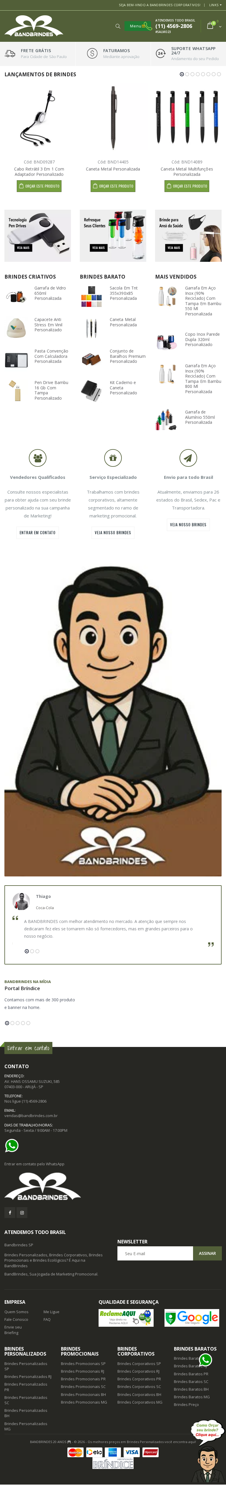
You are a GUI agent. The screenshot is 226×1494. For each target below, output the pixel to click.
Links (213, 5)
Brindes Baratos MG (192, 1396)
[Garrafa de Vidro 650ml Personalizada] (16, 296)
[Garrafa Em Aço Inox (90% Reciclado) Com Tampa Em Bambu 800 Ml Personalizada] (167, 374)
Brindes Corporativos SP (139, 1363)
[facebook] (9, 1212)
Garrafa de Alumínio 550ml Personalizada (200, 417)
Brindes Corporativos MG (139, 1402)
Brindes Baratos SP (191, 1358)
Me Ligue (51, 1311)
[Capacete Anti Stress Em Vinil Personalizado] (16, 328)
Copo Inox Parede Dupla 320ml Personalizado (202, 339)
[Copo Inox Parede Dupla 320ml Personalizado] (167, 343)
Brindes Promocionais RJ (82, 1371)
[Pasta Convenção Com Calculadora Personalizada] (16, 359)
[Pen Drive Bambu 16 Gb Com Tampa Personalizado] (16, 391)
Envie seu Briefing (13, 1329)
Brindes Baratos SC (191, 1381)
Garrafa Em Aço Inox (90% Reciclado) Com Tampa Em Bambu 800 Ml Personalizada (203, 378)
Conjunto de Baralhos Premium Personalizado (128, 356)
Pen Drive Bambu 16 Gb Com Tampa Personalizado (51, 390)
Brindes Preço (186, 1404)
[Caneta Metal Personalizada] (91, 328)
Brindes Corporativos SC (139, 1386)
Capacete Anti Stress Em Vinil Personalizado (48, 324)
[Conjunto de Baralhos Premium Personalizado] (91, 359)
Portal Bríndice (22, 988)
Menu (136, 26)
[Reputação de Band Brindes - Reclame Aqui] (127, 1318)
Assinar (207, 1253)
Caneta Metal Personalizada (113, 169)
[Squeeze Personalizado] (113, 236)
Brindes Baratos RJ (190, 1366)
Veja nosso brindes (113, 532)
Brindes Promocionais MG (84, 1402)
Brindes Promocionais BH (83, 1394)
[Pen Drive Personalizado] (37, 236)
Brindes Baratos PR (191, 1373)
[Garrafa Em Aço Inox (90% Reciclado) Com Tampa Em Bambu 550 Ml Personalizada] (167, 296)
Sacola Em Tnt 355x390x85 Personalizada (124, 293)
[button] (118, 26)
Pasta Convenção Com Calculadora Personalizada (51, 356)
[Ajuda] (208, 1450)
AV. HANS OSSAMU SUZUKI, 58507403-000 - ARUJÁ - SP (32, 1084)
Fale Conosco (16, 1319)
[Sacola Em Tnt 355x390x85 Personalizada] (91, 296)
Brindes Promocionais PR (83, 1379)
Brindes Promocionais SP (83, 1363)
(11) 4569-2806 (34, 1101)
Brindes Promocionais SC (83, 1386)
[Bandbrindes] (113, 1187)
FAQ (47, 1319)
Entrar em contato (38, 532)
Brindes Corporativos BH (139, 1394)
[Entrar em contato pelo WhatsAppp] (13, 1145)
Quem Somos (16, 1311)
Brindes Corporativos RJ (138, 1371)
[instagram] (21, 1212)
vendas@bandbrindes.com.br (31, 1115)
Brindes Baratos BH (191, 1389)
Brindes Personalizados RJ (27, 1376)
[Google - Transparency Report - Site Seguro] (193, 1318)
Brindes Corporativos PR (139, 1379)
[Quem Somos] (113, 715)
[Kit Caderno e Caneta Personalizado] (91, 391)
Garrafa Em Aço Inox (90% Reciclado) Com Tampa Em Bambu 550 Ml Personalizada (203, 301)
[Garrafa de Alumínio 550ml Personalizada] (167, 420)
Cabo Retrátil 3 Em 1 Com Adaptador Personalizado (39, 171)
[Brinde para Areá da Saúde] (188, 236)
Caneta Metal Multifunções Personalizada (187, 171)
